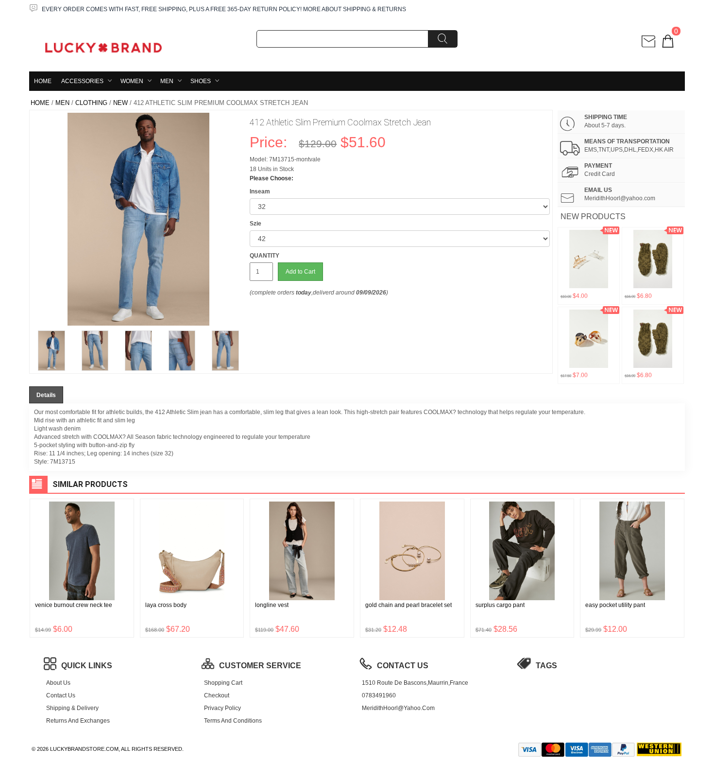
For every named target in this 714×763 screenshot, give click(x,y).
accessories (82, 81)
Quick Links (86, 665)
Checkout (216, 695)
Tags (546, 665)
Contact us (60, 695)
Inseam (260, 191)
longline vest (272, 605)
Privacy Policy (222, 708)
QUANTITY (264, 255)
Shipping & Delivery (72, 708)
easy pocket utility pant (615, 605)
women (131, 81)
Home (42, 81)
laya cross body (166, 605)
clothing (91, 102)
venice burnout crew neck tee (73, 605)
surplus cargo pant (500, 605)
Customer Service (260, 665)
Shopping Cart (223, 682)
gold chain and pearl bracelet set (408, 605)
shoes (200, 81)
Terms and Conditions (233, 720)
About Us (58, 682)
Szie (255, 223)
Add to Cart (300, 271)
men (166, 81)
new (120, 102)
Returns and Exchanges (78, 720)
